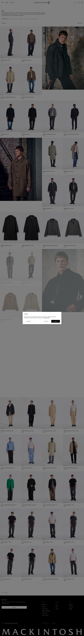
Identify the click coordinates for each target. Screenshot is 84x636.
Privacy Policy (47, 317)
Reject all (46, 321)
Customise (28, 321)
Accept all (55, 321)
